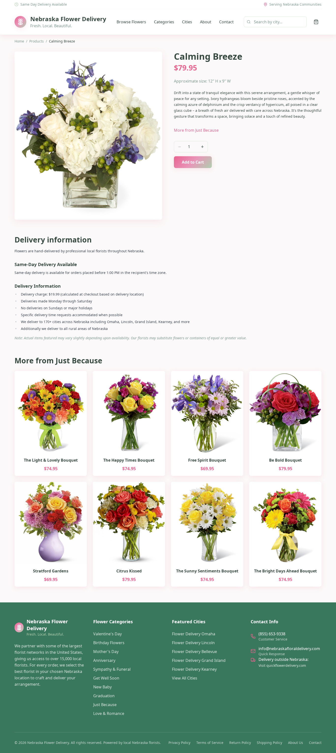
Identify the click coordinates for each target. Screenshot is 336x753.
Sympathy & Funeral (112, 669)
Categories (164, 22)
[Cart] (316, 21)
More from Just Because (196, 130)
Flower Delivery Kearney (194, 669)
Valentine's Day (107, 634)
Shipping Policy (269, 742)
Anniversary (104, 660)
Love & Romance (108, 713)
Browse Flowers (131, 22)
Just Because (105, 704)
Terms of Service (209, 742)
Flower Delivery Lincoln (193, 642)
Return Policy (240, 742)
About (205, 22)
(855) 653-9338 (272, 634)
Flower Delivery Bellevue (194, 651)
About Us (295, 742)
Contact (226, 22)
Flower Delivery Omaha (193, 634)
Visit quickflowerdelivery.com (282, 665)
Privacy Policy (179, 742)
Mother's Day (106, 651)
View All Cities (184, 678)
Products (36, 41)
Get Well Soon (106, 678)
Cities (187, 22)
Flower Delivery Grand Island (199, 660)
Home (19, 41)
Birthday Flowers (108, 642)
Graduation (104, 695)
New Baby (102, 687)
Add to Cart (193, 162)
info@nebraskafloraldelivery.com (289, 648)
